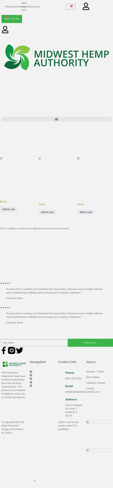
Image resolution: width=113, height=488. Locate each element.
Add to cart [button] (8, 209)
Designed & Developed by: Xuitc (17, 480)
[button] (56, 119)
